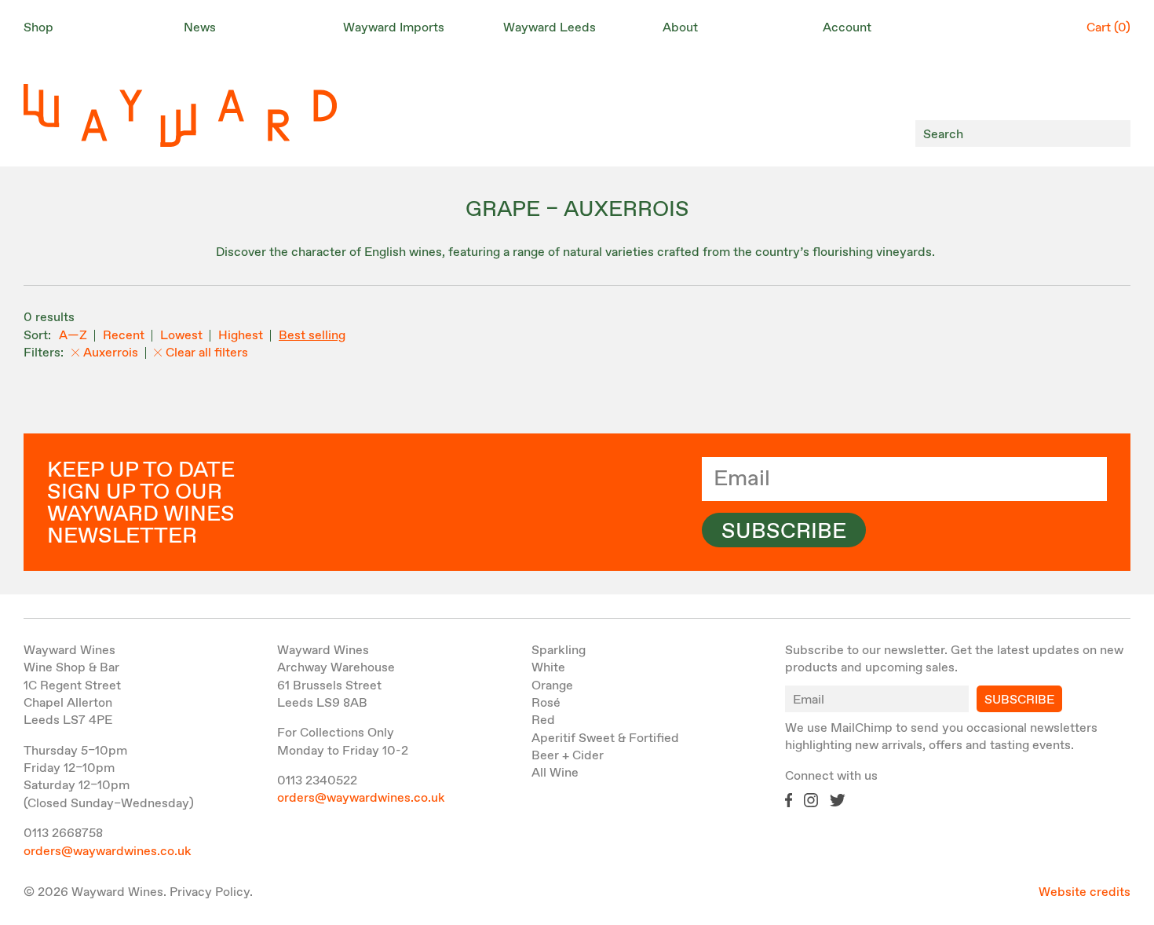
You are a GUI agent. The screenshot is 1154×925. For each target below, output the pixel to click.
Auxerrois (110, 353)
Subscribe (783, 532)
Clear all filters (207, 353)
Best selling (312, 335)
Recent (123, 335)
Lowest (181, 335)
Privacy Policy (210, 892)
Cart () (1108, 28)
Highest (240, 335)
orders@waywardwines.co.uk (108, 851)
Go (1114, 134)
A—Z (73, 335)
